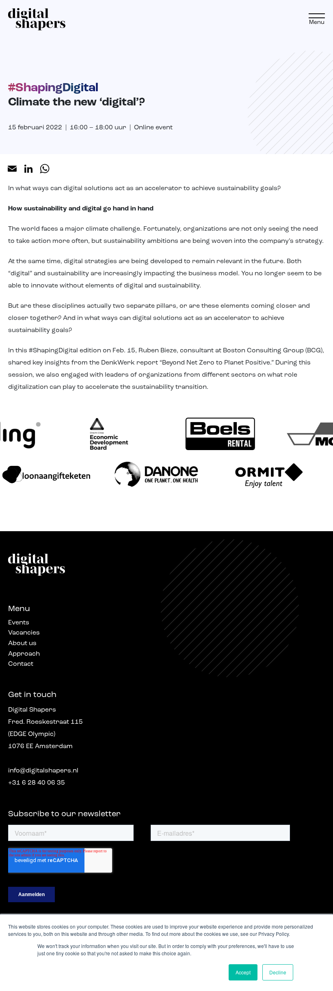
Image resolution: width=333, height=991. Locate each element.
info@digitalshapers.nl (43, 771)
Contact (20, 664)
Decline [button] (277, 972)
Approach (24, 654)
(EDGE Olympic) (31, 734)
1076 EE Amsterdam (40, 746)
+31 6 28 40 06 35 (36, 783)
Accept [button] (243, 972)
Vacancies (24, 633)
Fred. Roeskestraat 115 (45, 722)
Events (18, 623)
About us (22, 643)
